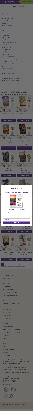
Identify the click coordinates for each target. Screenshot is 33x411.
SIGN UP (16, 222)
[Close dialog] (30, 187)
